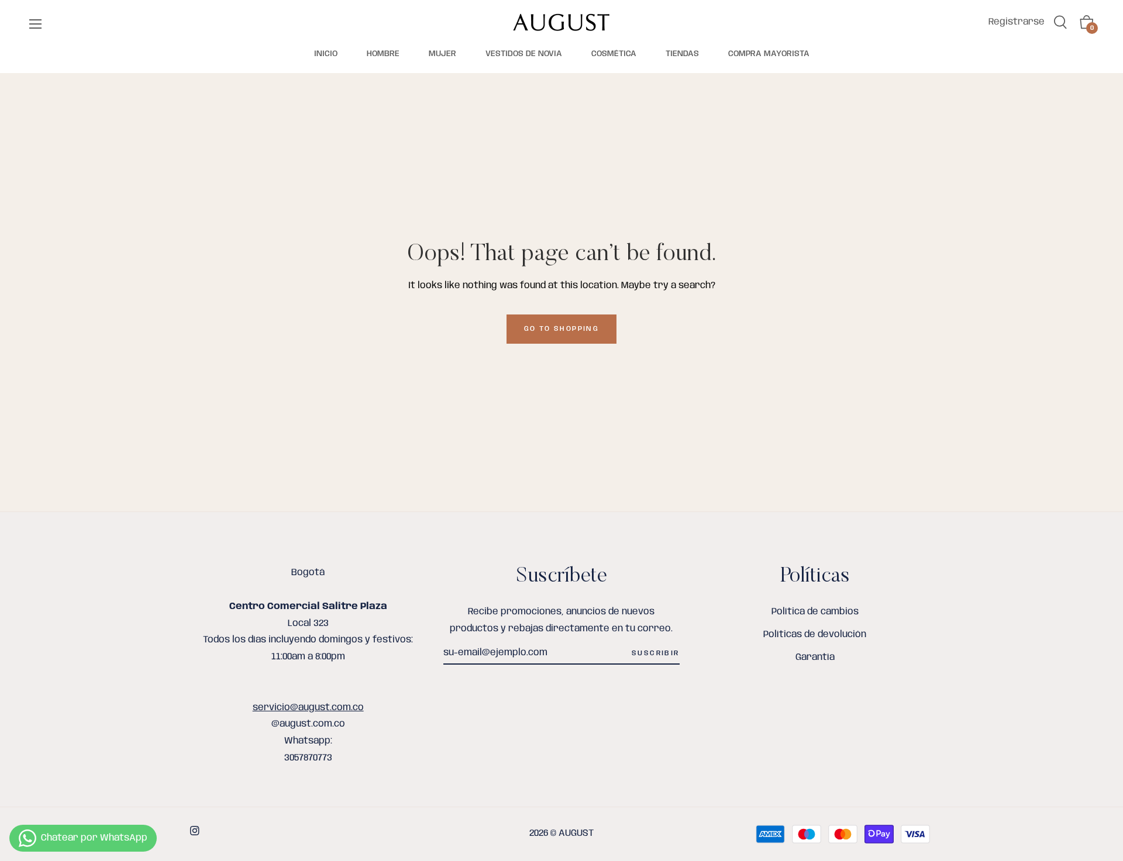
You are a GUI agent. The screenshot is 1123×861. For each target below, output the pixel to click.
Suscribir (656, 653)
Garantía (815, 657)
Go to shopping (562, 329)
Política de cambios (815, 612)
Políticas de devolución (814, 634)
